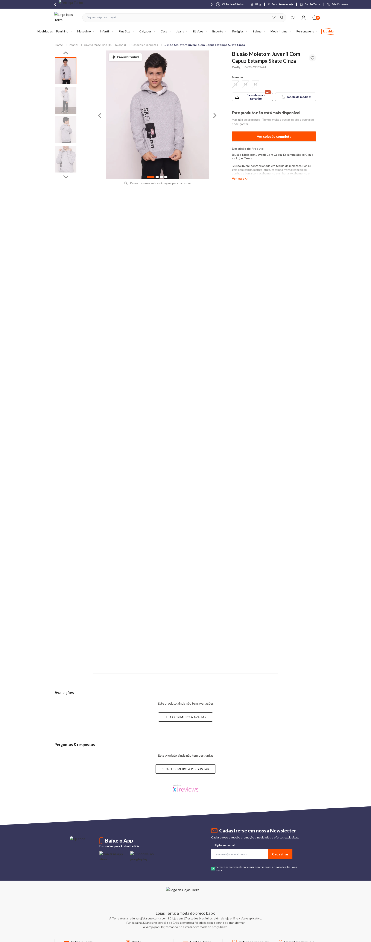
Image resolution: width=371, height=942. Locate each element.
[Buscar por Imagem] (274, 17)
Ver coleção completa (274, 136)
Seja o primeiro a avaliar (185, 717)
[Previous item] (55, 4)
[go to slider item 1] (65, 100)
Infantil (73, 45)
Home (59, 45)
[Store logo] (66, 17)
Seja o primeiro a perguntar (185, 769)
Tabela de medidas (299, 97)
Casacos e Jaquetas (144, 45)
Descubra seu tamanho (255, 96)
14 (245, 84)
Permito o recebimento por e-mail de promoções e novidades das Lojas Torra (256, 868)
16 (255, 84)
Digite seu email (224, 845)
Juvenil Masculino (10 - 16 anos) (105, 45)
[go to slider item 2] (65, 129)
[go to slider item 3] (65, 159)
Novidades (45, 31)
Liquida (328, 31)
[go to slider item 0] (65, 70)
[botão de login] (303, 17)
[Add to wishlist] (312, 58)
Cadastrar (280, 854)
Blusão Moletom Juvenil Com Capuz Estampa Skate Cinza (204, 45)
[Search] (282, 18)
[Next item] (212, 4)
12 (235, 84)
